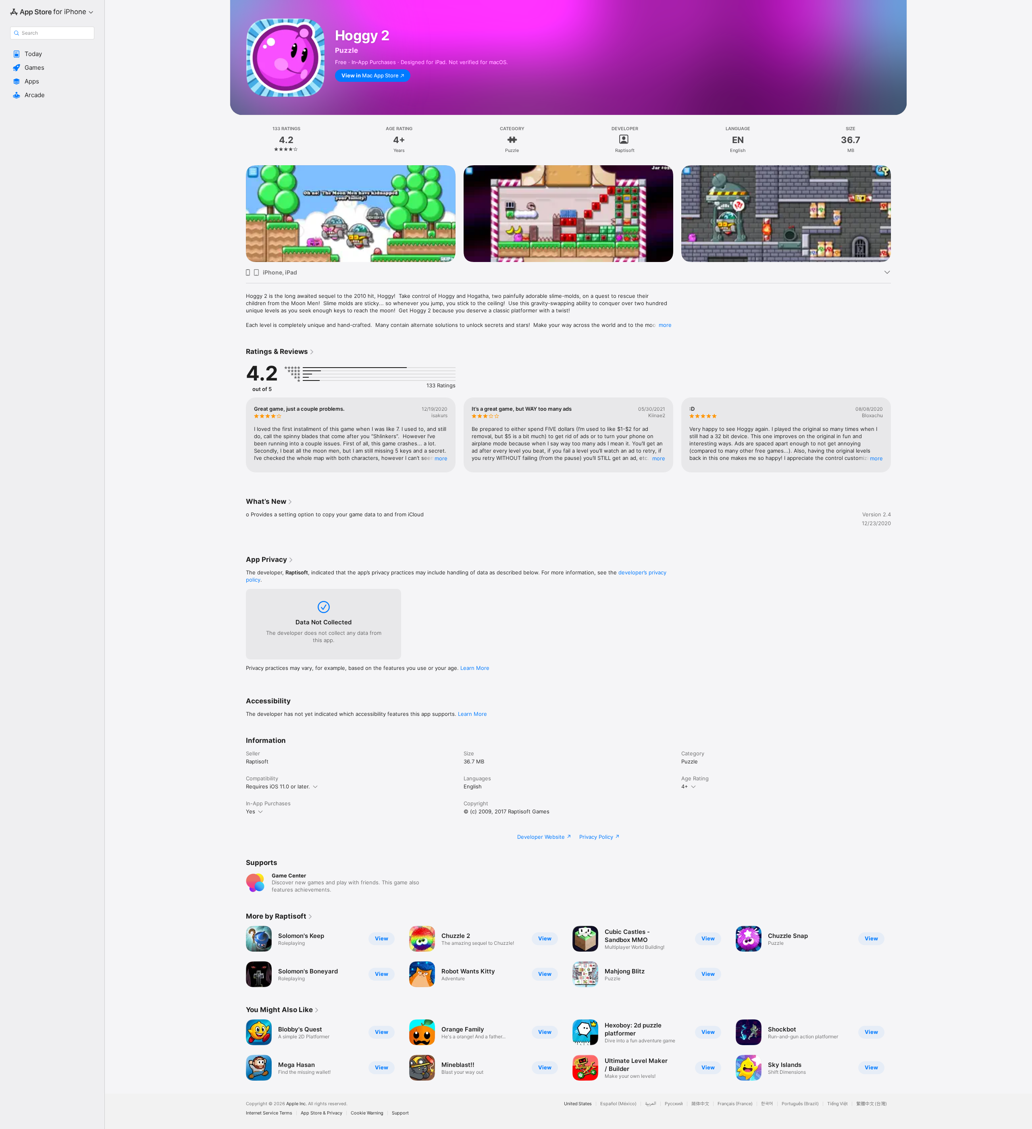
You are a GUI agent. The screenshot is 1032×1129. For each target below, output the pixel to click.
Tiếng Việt (837, 1104)
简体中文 (700, 1104)
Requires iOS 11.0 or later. (278, 786)
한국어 (767, 1104)
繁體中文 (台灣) (871, 1104)
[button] (52, 54)
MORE (441, 458)
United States (578, 1104)
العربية (650, 1104)
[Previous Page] (237, 214)
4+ (684, 786)
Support (400, 1113)
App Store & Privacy (321, 1113)
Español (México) (618, 1104)
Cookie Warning (367, 1113)
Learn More (474, 668)
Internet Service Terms (269, 1113)
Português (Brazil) (800, 1104)
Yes (250, 811)
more (665, 325)
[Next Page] (899, 214)
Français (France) (735, 1104)
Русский (674, 1104)
